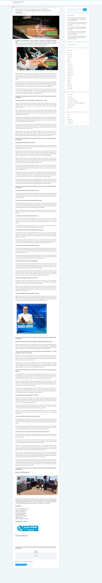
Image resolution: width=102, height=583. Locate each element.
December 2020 (70, 68)
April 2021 (69, 60)
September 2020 (70, 74)
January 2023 (69, 56)
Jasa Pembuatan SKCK (71, 98)
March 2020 (69, 84)
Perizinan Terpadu (18, 1)
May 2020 (69, 80)
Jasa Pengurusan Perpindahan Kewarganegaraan (76, 102)
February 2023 (69, 54)
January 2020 (69, 88)
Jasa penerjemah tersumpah (25, 42)
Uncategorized (70, 106)
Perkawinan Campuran (71, 104)
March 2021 (69, 62)
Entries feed (69, 119)
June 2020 (69, 78)
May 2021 (69, 58)
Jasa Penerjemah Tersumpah (26, 561)
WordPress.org (70, 123)
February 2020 (69, 86)
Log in (68, 117)
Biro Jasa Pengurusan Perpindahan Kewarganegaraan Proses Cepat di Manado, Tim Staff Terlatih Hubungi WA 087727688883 (77, 24)
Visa (68, 108)
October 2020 (69, 72)
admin (35, 555)
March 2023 (69, 52)
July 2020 (69, 76)
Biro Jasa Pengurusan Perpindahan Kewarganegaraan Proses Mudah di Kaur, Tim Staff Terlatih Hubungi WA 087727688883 (76, 28)
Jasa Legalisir (69, 96)
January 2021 (69, 66)
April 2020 (69, 82)
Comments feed (70, 121)
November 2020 (70, 70)
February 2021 (69, 64)
